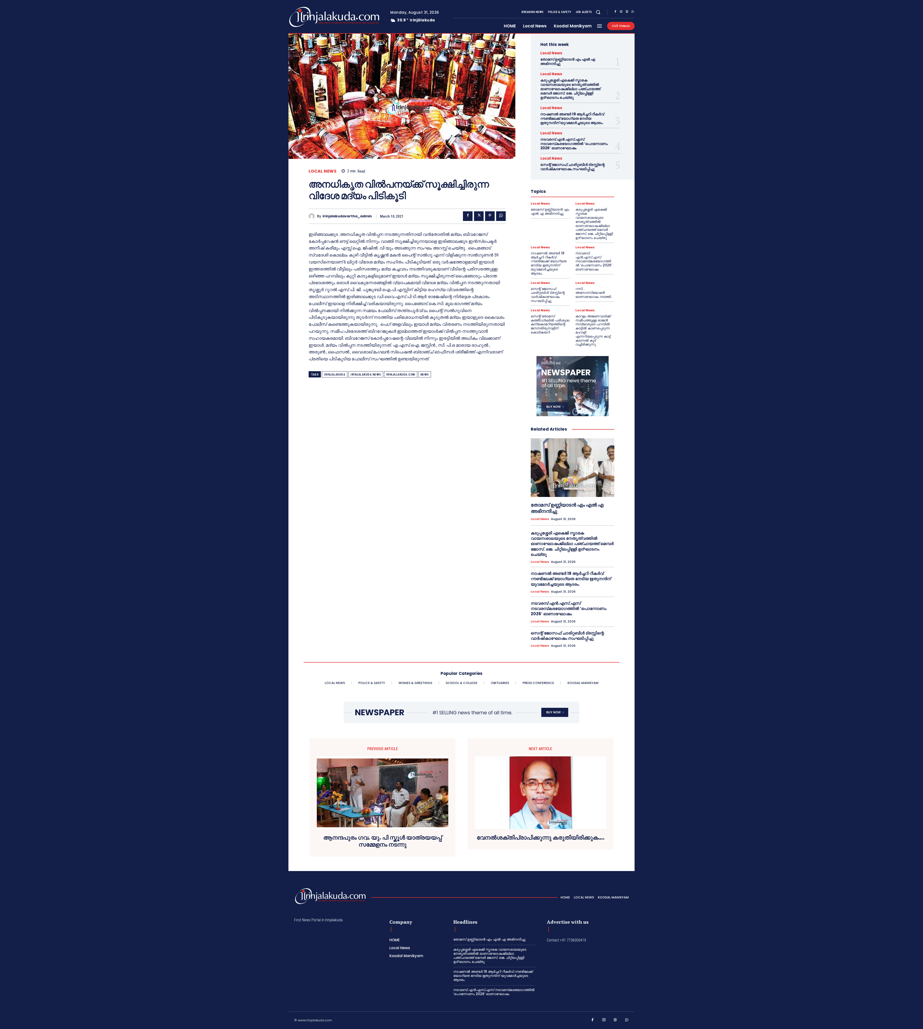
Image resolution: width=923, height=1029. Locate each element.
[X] (479, 216)
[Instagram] (621, 12)
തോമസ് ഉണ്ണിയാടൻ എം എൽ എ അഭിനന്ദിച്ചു (567, 61)
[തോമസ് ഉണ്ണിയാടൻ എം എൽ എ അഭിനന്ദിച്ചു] (572, 467)
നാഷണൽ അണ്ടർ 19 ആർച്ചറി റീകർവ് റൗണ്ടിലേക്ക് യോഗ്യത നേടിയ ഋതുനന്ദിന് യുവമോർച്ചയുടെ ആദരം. (572, 118)
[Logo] (315, 17)
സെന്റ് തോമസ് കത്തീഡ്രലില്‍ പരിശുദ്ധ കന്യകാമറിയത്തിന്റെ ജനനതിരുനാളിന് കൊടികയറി (550, 324)
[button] (598, 12)
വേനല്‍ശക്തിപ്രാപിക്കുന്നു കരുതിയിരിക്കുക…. (541, 837)
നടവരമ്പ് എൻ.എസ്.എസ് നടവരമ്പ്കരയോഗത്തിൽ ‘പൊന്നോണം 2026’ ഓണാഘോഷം (574, 144)
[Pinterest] (490, 216)
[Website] (627, 12)
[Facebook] (615, 12)
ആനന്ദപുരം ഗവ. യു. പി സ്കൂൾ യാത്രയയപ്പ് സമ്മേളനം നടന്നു (382, 841)
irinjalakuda (334, 374)
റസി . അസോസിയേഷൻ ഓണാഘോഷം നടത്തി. (593, 292)
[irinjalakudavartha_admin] (313, 216)
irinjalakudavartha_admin (347, 216)
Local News (323, 171)
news (424, 374)
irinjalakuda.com (400, 374)
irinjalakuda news (365, 374)
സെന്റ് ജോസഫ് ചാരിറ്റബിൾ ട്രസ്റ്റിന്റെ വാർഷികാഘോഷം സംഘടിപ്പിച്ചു (572, 166)
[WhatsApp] (633, 12)
